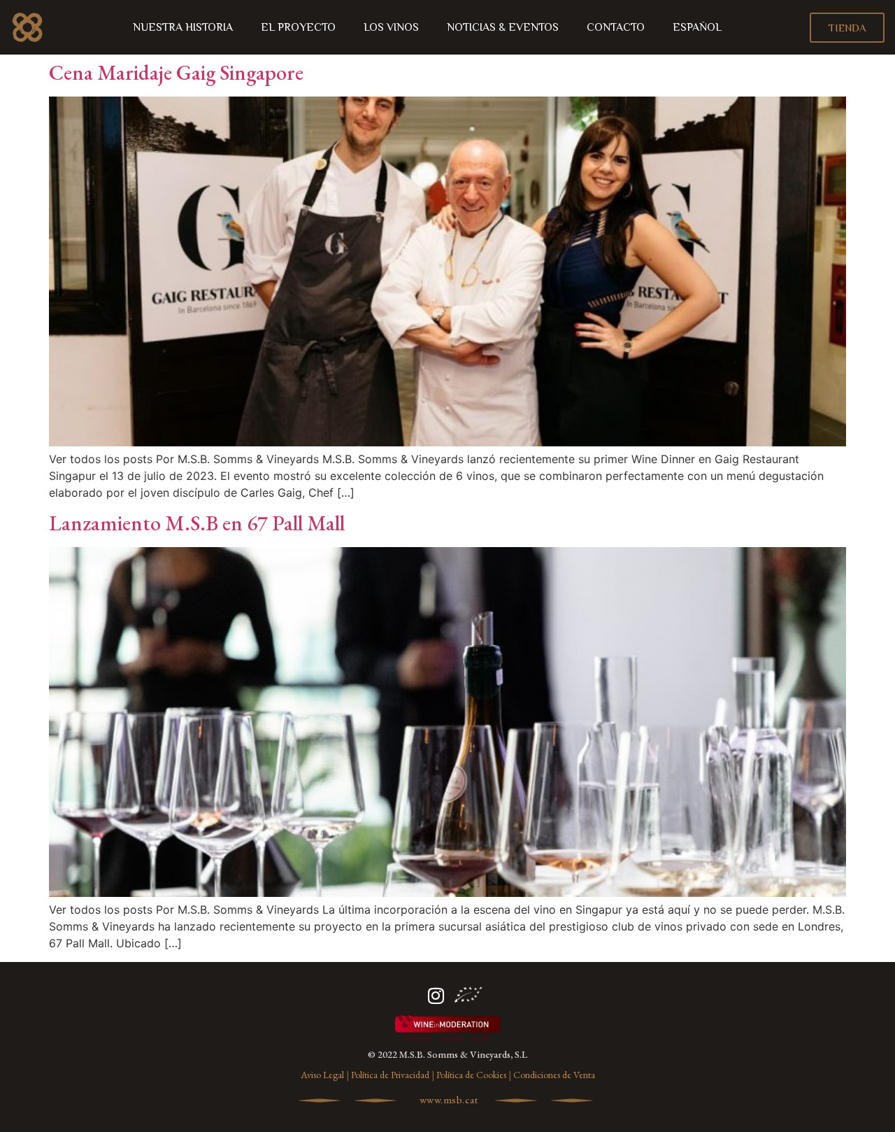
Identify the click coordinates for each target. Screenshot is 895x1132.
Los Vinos (391, 27)
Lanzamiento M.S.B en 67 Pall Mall (197, 523)
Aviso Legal (322, 1074)
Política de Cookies (471, 1074)
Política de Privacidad (390, 1074)
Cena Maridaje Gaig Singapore (176, 72)
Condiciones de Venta (554, 1074)
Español (697, 27)
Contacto (616, 27)
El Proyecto (298, 27)
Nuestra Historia (183, 27)
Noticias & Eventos (503, 27)
